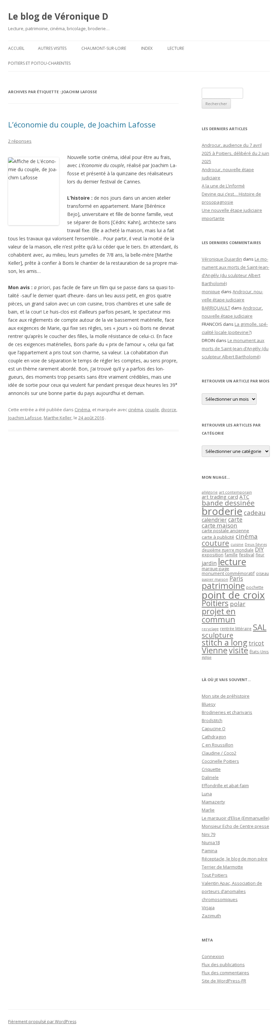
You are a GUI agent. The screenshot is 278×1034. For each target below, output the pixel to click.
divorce (168, 409)
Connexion (213, 956)
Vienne (214, 650)
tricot (256, 643)
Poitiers (215, 603)
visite (238, 650)
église (207, 657)
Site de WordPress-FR (224, 981)
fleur (260, 554)
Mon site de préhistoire (226, 696)
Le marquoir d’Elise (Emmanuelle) (235, 818)
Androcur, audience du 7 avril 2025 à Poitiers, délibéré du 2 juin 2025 (235, 153)
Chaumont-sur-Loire (103, 48)
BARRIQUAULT (216, 308)
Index (147, 48)
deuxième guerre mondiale (228, 550)
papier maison (215, 579)
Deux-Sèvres (256, 544)
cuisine (237, 544)
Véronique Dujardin (222, 259)
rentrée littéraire (236, 629)
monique (211, 292)
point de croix (233, 594)
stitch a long (224, 642)
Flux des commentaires (225, 973)
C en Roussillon (217, 745)
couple (152, 409)
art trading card (220, 496)
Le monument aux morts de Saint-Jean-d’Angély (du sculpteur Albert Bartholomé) (235, 348)
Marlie (208, 810)
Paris (236, 578)
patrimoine (223, 585)
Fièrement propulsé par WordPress (42, 1022)
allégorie (210, 492)
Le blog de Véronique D (58, 16)
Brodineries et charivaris (227, 712)
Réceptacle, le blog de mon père (234, 859)
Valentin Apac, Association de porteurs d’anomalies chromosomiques (232, 891)
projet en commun (219, 615)
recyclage (210, 629)
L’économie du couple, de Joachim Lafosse (82, 124)
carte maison (219, 525)
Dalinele (210, 777)
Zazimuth (211, 916)
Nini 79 (208, 834)
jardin (209, 563)
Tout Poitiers (214, 875)
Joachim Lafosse (25, 418)
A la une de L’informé (223, 186)
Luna (207, 794)
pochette (254, 587)
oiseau (262, 573)
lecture (232, 562)
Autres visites (52, 48)
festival (246, 555)
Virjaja (208, 907)
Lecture (175, 48)
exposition (212, 555)
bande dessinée (228, 503)
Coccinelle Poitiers (220, 761)
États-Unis (259, 651)
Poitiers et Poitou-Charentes (39, 63)
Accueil (16, 48)
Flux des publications (223, 964)
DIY (259, 549)
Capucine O (213, 728)
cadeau (254, 512)
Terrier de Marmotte (222, 867)
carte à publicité (218, 537)
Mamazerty (213, 802)
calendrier (214, 519)
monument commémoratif (228, 573)
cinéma (135, 409)
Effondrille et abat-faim (225, 785)
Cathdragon (214, 737)
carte (235, 519)
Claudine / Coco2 (219, 753)
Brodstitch (212, 720)
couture (215, 543)
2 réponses (20, 141)
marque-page (215, 568)
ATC (244, 496)
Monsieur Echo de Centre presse (235, 826)
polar (237, 604)
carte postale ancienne (225, 531)
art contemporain (235, 492)
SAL (259, 627)
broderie (222, 511)
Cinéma (82, 409)
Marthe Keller (58, 418)
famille (231, 554)
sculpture (217, 635)
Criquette (211, 769)
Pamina (209, 851)
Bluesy (209, 704)
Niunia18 (211, 842)
